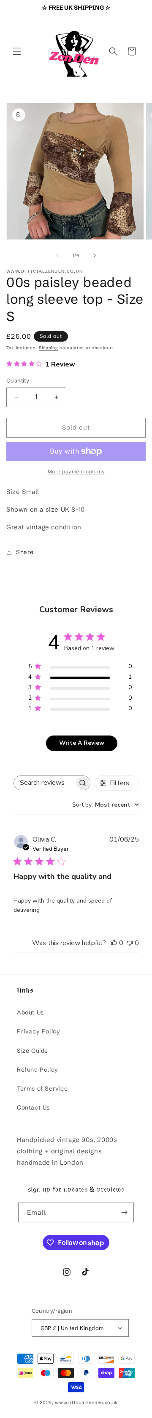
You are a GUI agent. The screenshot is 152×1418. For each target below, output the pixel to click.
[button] (17, 51)
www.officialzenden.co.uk (86, 1402)
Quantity (17, 380)
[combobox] (105, 805)
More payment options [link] (76, 471)
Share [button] (25, 552)
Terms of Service (42, 1088)
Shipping (48, 348)
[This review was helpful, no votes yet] (114, 943)
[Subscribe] (124, 1212)
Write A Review (81, 743)
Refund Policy (37, 1069)
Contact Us (33, 1107)
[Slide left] (57, 255)
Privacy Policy (38, 1031)
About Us (30, 1012)
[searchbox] (44, 783)
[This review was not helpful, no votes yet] (130, 943)
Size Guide (32, 1050)
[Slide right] (94, 255)
